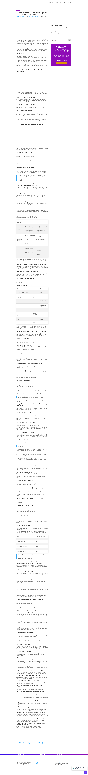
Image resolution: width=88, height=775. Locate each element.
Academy (57, 2)
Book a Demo (69, 2)
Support (61, 2)
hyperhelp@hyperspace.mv (60, 761)
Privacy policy (38, 761)
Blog (52, 2)
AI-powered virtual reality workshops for (39, 600)
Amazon (23, 371)
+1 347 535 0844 (59, 762)
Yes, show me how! (61, 63)
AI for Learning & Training (33, 16)
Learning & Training (23, 16)
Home (50, 2)
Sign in (65, 2)
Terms (37, 763)
